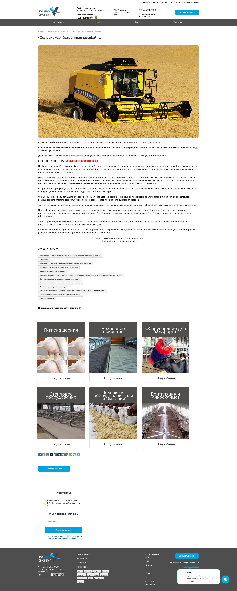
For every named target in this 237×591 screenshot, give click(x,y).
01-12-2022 (68, 31)
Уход (175, 2)
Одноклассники (92, 575)
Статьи (166, 2)
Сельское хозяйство (190, 2)
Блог (161, 2)
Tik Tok (80, 582)
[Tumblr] (63, 454)
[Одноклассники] (43, 454)
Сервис (138, 22)
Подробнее (61, 378)
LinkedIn (105, 572)
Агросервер (82, 578)
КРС (171, 2)
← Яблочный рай (107, 241)
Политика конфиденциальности (184, 562)
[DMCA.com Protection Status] (57, 576)
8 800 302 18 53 (147, 10)
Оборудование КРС (151, 2)
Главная (41, 31)
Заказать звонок (187, 12)
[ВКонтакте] (40, 454)
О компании (58, 22)
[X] (51, 454)
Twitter (80, 572)
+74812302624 (70, 500)
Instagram (104, 575)
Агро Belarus (98, 578)
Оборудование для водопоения (82, 161)
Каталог (99, 22)
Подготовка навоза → (127, 241)
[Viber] (66, 454)
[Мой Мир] (47, 454)
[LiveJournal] (59, 454)
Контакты (177, 22)
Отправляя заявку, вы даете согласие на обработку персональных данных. (65, 537)
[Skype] (74, 454)
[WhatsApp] (70, 454)
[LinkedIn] (55, 454)
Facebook (88, 572)
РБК (90, 578)
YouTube (96, 572)
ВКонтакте (81, 575)
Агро (180, 2)
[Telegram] (78, 454)
